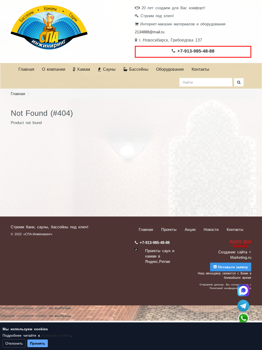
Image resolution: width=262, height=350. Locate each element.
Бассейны (137, 69)
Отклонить (14, 343)
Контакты (200, 69)
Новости (211, 229)
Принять (37, 343)
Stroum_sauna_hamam (243, 306)
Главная (26, 69)
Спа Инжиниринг (243, 290)
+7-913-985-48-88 (195, 51)
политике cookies (56, 335)
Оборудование (170, 69)
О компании (53, 69)
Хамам (82, 69)
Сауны (108, 69)
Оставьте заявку (232, 267)
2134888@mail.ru (149, 32)
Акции (190, 229)
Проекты (169, 229)
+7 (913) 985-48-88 (243, 318)
